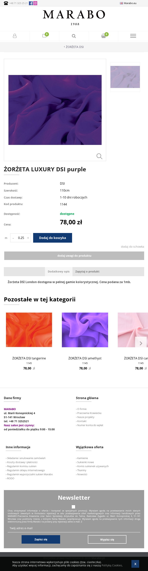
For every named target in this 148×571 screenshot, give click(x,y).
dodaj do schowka (132, 246)
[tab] (58, 271)
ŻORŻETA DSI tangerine (29, 358)
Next (141, 343)
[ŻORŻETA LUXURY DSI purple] (55, 160)
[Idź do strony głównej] (74, 25)
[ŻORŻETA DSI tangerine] (29, 330)
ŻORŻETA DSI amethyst (85, 358)
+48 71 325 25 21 (18, 3)
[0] (44, 36)
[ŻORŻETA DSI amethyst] (85, 330)
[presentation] (58, 271)
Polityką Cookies (112, 565)
